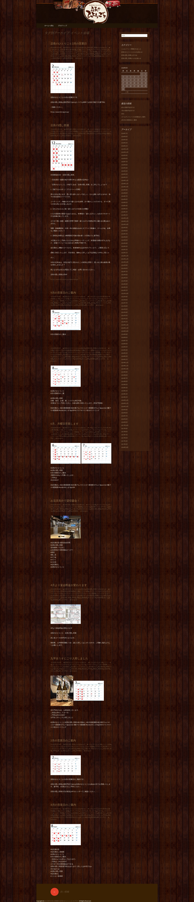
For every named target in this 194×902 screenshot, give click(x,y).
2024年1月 (124, 215)
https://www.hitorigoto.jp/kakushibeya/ (64, 279)
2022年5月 (124, 278)
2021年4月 (124, 312)
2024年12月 (124, 180)
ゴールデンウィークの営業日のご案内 (133, 117)
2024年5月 (124, 202)
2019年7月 (124, 378)
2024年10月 (124, 187)
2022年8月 (124, 268)
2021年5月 (124, 309)
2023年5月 (124, 240)
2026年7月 (124, 133)
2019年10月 (124, 369)
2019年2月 (124, 394)
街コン (61, 58)
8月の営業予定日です (128, 107)
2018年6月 (124, 419)
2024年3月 (124, 209)
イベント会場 (86, 50)
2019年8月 (124, 375)
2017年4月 (124, 441)
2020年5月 (124, 347)
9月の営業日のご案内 (63, 292)
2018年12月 (124, 400)
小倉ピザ (106, 54)
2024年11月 (124, 184)
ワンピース (68, 301)
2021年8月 (124, 300)
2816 (122, 114)
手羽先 (92, 56)
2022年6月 (124, 275)
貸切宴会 (70, 58)
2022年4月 (124, 281)
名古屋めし (56, 54)
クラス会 (61, 52)
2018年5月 (124, 422)
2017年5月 (124, 438)
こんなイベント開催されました (131, 49)
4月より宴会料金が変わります (69, 585)
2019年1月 (124, 397)
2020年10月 (124, 331)
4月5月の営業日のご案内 (129, 120)
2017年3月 (124, 444)
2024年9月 (124, 190)
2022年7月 (124, 271)
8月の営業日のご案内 (63, 804)
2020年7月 (124, 340)
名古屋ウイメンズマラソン (68, 54)
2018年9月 (124, 410)
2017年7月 (124, 435)
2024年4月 (124, 205)
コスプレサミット (70, 52)
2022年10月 (124, 262)
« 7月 (126, 92)
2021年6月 (124, 306)
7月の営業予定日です (128, 110)
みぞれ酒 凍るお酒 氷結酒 (68, 50)
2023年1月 (124, 253)
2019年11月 (124, 366)
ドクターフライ (82, 52)
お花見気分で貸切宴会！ (65, 500)
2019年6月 (124, 381)
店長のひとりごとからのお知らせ (75, 47)
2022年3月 (124, 284)
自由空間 (55, 58)
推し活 (60, 751)
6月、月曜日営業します (65, 423)
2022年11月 (124, 259)
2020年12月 (124, 325)
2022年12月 (124, 256)
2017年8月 (124, 432)
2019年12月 (124, 362)
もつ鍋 (79, 50)
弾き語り (74, 56)
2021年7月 (124, 303)
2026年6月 (124, 136)
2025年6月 (124, 165)
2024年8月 (124, 193)
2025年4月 (124, 168)
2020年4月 (124, 350)
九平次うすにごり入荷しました (69, 658)
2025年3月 (124, 171)
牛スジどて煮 (70, 359)
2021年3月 (124, 315)
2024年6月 (124, 199)
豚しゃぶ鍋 (83, 817)
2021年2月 (124, 319)
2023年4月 (124, 243)
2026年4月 (124, 140)
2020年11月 (124, 328)
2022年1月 (124, 290)
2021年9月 (124, 297)
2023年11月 (124, 221)
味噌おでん (98, 54)
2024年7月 (124, 196)
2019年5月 (124, 384)
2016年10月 (124, 447)
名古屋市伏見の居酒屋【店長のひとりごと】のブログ (62, 901)
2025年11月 (124, 152)
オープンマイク (96, 50)
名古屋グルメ (82, 54)
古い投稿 (61, 891)
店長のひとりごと (73, 133)
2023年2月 (124, 249)
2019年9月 (124, 372)
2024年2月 (124, 212)
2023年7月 (124, 234)
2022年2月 (124, 287)
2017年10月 (124, 425)
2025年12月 (124, 149)
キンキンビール (91, 299)
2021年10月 (124, 293)
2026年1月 (124, 146)
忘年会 (98, 133)
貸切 (65, 58)
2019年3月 (124, 391)
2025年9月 (124, 155)
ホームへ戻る (49, 26)
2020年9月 (124, 334)
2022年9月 (124, 265)
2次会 (91, 428)
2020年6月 (124, 344)
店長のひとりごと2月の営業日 (69, 43)
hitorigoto (80, 58)
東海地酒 (98, 56)
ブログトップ (62, 26)
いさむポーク (93, 296)
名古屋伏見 (90, 54)
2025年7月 (124, 162)
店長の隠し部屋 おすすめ (129, 55)
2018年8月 (124, 413)
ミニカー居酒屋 (92, 52)
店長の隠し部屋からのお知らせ (97, 47)
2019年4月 (124, 388)
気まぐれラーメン (59, 359)
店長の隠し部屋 (66, 56)
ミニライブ (101, 52)
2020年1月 (124, 359)
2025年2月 (124, 174)
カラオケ (104, 50)
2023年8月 (124, 231)
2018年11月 (124, 403)
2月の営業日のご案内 (63, 740)
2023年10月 (124, 224)
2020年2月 (124, 356)
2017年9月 (124, 428)
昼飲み (108, 133)
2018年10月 (124, 406)
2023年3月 (124, 246)
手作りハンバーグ (83, 56)
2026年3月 (124, 143)
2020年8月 (124, 337)
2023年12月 (124, 218)
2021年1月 (124, 322)
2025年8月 (124, 158)
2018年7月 (124, 416)
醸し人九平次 (89, 305)
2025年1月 (124, 177)
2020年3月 (124, 353)
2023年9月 (124, 227)
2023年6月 (124, 237)
